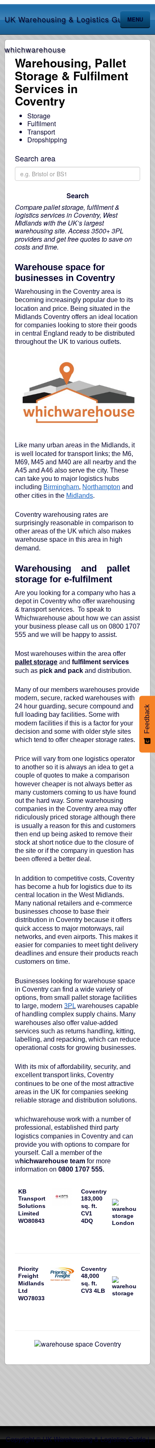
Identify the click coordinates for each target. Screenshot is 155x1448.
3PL (70, 1005)
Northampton (101, 486)
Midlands (79, 495)
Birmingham (61, 486)
